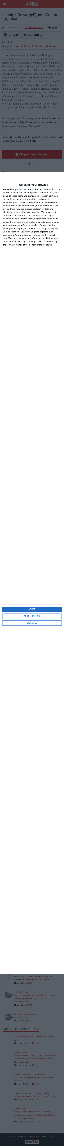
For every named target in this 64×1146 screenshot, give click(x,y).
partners (19, 189)
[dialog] (32, 573)
